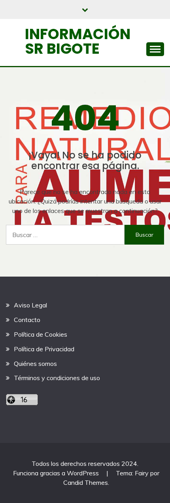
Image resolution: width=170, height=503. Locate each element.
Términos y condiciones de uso (57, 378)
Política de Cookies (40, 334)
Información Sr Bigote (77, 41)
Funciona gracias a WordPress (56, 473)
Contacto (27, 320)
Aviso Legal (30, 305)
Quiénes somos (35, 363)
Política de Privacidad (44, 349)
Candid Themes (85, 482)
